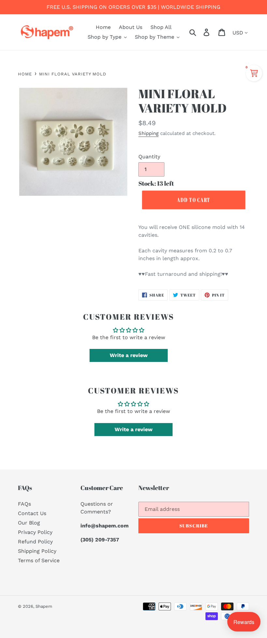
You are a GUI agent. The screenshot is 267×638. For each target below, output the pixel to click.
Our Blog (29, 523)
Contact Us (32, 513)
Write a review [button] (129, 355)
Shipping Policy (37, 551)
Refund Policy (35, 541)
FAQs (24, 504)
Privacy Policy (35, 532)
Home (25, 74)
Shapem (43, 606)
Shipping (148, 133)
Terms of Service (39, 560)
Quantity (149, 156)
